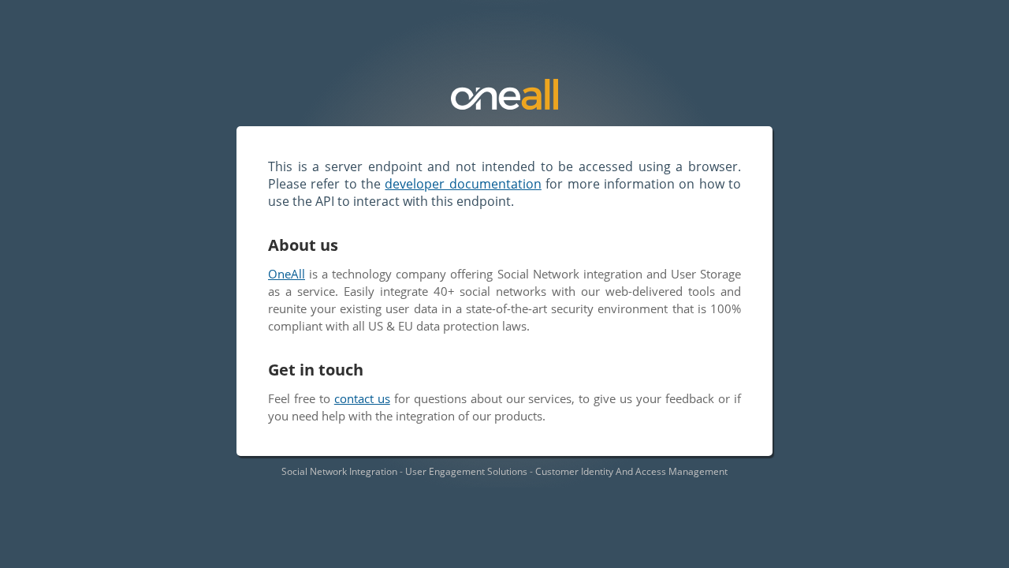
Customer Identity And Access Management (631, 471)
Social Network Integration (339, 471)
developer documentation (463, 183)
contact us (362, 398)
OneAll (286, 274)
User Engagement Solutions (466, 471)
